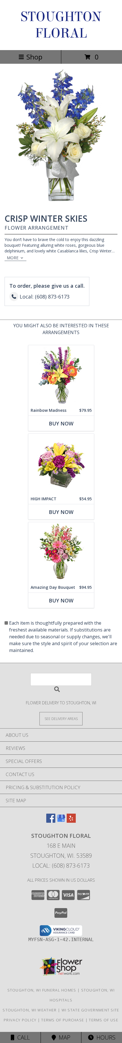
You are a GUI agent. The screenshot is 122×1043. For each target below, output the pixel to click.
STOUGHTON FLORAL (61, 25)
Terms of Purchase (62, 1020)
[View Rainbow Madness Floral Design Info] (61, 375)
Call (22, 1037)
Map (63, 1037)
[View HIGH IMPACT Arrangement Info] (61, 464)
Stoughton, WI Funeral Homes (41, 990)
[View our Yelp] (71, 821)
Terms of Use (103, 1020)
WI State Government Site (90, 1010)
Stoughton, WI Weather (29, 1010)
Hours (104, 1037)
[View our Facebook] (50, 821)
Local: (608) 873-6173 (61, 865)
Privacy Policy (20, 1020)
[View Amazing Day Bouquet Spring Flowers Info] (61, 552)
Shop (34, 56)
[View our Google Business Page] (61, 821)
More (12, 257)
